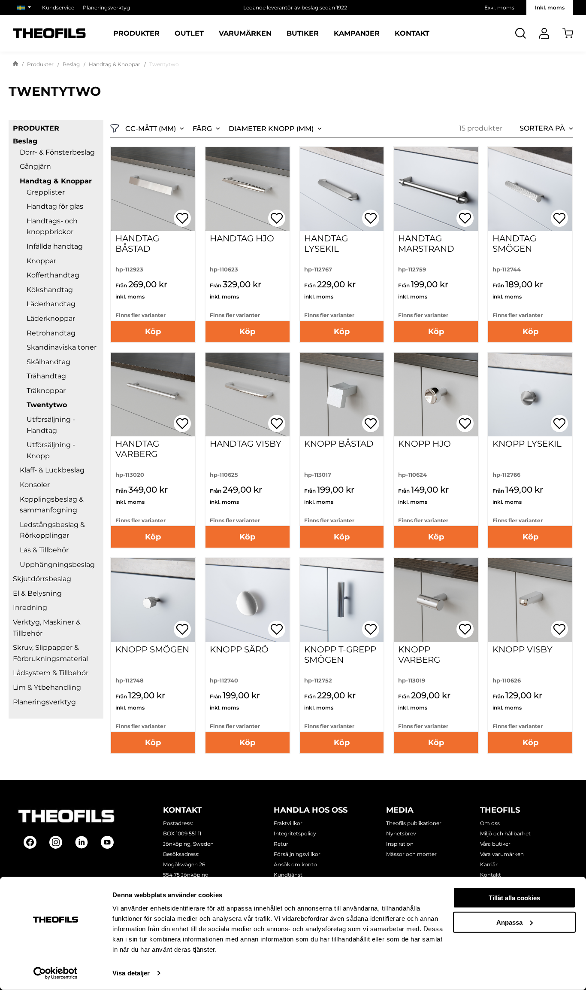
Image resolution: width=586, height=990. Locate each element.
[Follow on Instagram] (56, 842)
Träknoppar (46, 391)
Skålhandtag (48, 362)
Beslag (71, 64)
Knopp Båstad (339, 444)
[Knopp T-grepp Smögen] (342, 600)
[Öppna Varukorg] (567, 33)
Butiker (303, 33)
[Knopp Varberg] (436, 600)
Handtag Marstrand (426, 243)
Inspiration (400, 844)
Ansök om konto (295, 864)
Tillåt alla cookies (514, 898)
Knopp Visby (522, 649)
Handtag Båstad (137, 243)
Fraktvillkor (288, 823)
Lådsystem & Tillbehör (50, 673)
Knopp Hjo (424, 444)
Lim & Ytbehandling (47, 687)
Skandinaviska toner (62, 347)
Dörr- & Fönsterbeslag (57, 152)
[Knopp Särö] (247, 600)
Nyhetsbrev (401, 833)
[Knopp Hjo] (436, 395)
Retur (281, 844)
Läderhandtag (51, 304)
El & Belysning (37, 593)
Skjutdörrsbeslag (42, 579)
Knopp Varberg (419, 654)
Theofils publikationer (413, 823)
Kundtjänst (288, 874)
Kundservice (58, 7)
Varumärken (245, 33)
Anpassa (509, 922)
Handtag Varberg (137, 449)
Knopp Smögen (152, 649)
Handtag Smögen (514, 243)
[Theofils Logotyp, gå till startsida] (49, 33)
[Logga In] (544, 33)
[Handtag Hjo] (247, 189)
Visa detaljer (131, 973)
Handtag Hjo (242, 238)
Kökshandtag (50, 290)
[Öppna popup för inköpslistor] (182, 218)
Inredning (30, 607)
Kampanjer (357, 33)
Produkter (136, 33)
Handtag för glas (55, 206)
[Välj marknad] (25, 7)
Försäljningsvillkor (297, 854)
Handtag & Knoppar (114, 64)
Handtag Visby (245, 444)
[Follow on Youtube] (107, 842)
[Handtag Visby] (247, 395)
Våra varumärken (502, 854)
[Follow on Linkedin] (81, 842)
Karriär (489, 864)
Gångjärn (35, 166)
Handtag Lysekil (326, 243)
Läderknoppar (51, 318)
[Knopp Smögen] (153, 600)
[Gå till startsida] (15, 64)
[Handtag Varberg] (153, 395)
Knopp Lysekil (527, 444)
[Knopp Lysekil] (530, 395)
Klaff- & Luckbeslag (52, 470)
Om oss (490, 823)
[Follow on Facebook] (30, 842)
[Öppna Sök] (520, 33)
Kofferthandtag (53, 275)
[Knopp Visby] (530, 600)
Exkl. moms (499, 7)
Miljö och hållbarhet (505, 833)
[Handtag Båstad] (153, 189)
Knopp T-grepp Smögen (340, 654)
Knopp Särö (239, 649)
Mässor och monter (411, 854)
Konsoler (35, 485)
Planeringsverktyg (106, 7)
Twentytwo (47, 405)
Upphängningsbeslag (57, 564)
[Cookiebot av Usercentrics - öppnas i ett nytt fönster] (55, 973)
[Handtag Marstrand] (436, 189)
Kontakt (412, 33)
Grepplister (46, 192)
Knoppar (41, 261)
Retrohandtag (51, 333)
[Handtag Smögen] (530, 189)
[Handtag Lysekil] (342, 189)
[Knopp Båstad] (342, 395)
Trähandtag (46, 376)
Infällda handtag (55, 246)
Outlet (189, 33)
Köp (153, 331)
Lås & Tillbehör (44, 550)
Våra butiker (495, 844)
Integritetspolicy (295, 833)
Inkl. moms (550, 7)
